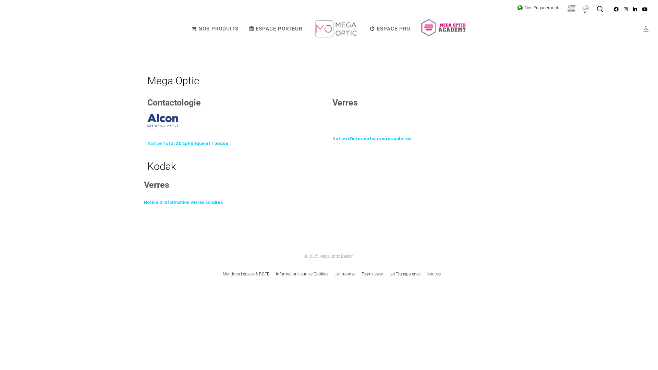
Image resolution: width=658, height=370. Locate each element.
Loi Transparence (405, 274)
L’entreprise (344, 274)
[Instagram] (626, 9)
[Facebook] (616, 9)
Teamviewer (372, 274)
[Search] (600, 9)
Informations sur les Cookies (302, 274)
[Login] (641, 28)
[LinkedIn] (635, 9)
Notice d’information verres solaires (371, 138)
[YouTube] (645, 9)
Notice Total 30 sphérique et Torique (187, 143)
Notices (434, 274)
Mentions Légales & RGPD (246, 274)
